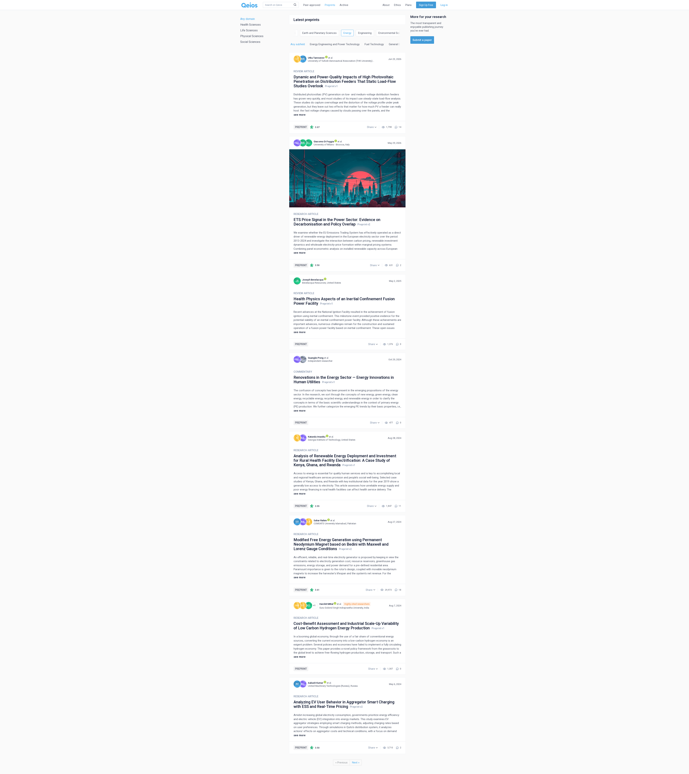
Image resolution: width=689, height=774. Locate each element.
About (386, 5)
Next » (355, 762)
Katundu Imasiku (316, 436)
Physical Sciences (251, 36)
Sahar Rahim (320, 520)
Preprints (330, 5)
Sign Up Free (426, 5)
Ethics (397, 5)
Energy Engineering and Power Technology (335, 44)
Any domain (247, 19)
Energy (347, 33)
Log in (444, 5)
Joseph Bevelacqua (312, 279)
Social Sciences (250, 42)
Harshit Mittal (326, 604)
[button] (371, 127)
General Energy (397, 44)
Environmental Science (391, 33)
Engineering (365, 33)
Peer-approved (311, 5)
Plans (408, 5)
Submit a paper (422, 40)
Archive (344, 5)
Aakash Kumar (315, 683)
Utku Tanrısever (316, 57)
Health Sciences (250, 24)
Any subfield (297, 44)
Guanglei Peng (316, 358)
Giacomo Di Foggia (324, 141)
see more (300, 114)
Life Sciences (249, 30)
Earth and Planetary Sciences (319, 33)
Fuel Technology (374, 44)
